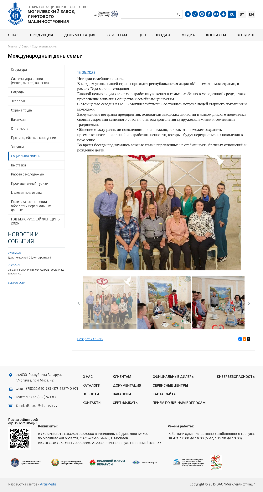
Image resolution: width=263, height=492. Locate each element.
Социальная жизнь (25, 157)
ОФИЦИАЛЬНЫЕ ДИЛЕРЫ (173, 377)
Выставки (18, 166)
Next (244, 212)
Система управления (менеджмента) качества (30, 81)
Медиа (188, 35)
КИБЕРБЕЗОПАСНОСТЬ (236, 377)
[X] (248, 339)
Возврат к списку (90, 339)
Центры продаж (154, 35)
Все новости (16, 283)
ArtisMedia (48, 485)
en (251, 14)
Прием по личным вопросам (179, 403)
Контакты (216, 35)
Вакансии (18, 120)
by (242, 14)
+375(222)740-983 (37, 389)
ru (232, 14)
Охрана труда (21, 111)
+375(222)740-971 (65, 389)
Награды (17, 93)
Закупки (17, 147)
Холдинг (246, 35)
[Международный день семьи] (164, 213)
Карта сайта (164, 394)
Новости (91, 394)
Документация (79, 35)
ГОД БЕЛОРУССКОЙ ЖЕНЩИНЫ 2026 (36, 222)
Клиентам (116, 35)
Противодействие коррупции (33, 138)
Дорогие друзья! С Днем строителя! (29, 258)
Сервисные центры (170, 385)
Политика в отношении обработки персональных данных (31, 206)
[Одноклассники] (244, 339)
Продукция (41, 35)
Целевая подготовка (27, 193)
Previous (83, 212)
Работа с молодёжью (27, 175)
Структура (19, 70)
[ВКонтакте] (240, 339)
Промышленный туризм (29, 184)
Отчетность (19, 129)
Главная (13, 47)
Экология (18, 102)
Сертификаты (125, 403)
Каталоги (91, 385)
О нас (13, 35)
